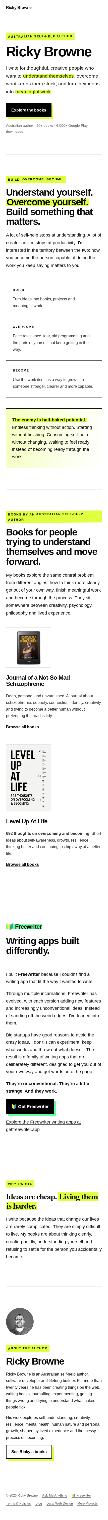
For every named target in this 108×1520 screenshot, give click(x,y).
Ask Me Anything (54, 1495)
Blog (38, 1503)
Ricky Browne (19, 7)
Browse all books (22, 727)
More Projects (87, 1503)
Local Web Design (59, 1503)
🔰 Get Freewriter (30, 1106)
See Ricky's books (29, 1452)
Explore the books (28, 110)
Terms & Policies (18, 1503)
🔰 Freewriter (81, 1495)
